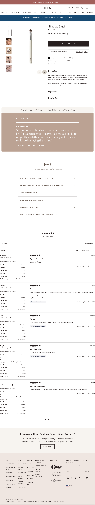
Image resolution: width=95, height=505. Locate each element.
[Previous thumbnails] (9, 26)
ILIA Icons (30, 479)
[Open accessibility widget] (56, 480)
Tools (69, 13)
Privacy (7, 501)
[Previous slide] (39, 72)
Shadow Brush (57, 27)
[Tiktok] (75, 478)
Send (85, 471)
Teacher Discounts (38, 475)
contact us (58, 169)
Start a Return (20, 482)
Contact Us (22, 487)
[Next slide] (44, 72)
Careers (30, 471)
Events (8, 488)
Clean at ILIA (30, 483)
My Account (22, 464)
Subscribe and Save (11, 468)
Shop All (4, 13)
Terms (12, 501)
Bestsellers (15, 13)
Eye (35, 13)
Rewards (90, 13)
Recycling (30, 467)
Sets (62, 13)
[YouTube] (79, 478)
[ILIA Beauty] (47, 8)
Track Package (20, 477)
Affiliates (30, 475)
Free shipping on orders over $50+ (60, 61)
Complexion (27, 13)
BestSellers (10, 464)
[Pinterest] (83, 478)
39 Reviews (62, 34)
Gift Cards (10, 480)
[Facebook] (72, 478)
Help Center (22, 473)
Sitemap (56, 501)
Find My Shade (79, 13)
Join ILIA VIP (79, 52)
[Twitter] (87, 478)
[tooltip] (38, 302)
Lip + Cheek (43, 13)
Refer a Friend (11, 476)
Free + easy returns (56, 64)
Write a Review (90, 244)
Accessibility (49, 501)
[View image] (9, 32)
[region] (30, 46)
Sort (77, 250)
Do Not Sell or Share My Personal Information (33, 501)
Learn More (47, 446)
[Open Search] (82, 8)
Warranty (62, 501)
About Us (30, 464)
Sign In (70, 8)
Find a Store (10, 484)
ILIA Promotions (40, 466)
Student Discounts (38, 470)
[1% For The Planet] (56, 467)
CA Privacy (18, 501)
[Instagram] (68, 478)
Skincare (54, 13)
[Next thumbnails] (9, 75)
